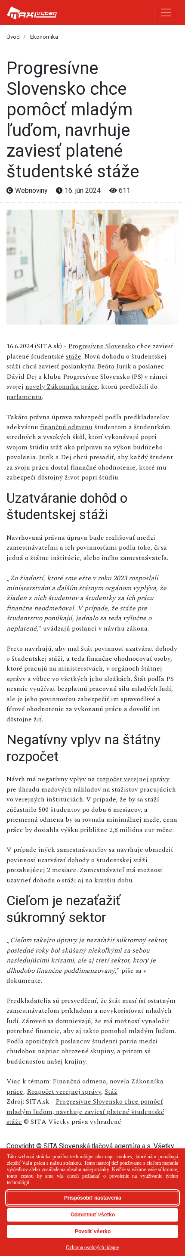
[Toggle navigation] (166, 12)
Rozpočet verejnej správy (64, 1091)
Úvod (13, 37)
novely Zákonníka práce (61, 386)
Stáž (111, 1091)
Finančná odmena (79, 1081)
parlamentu (24, 397)
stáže (73, 356)
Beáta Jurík (114, 366)
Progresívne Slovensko (101, 346)
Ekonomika (44, 37)
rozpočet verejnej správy (133, 779)
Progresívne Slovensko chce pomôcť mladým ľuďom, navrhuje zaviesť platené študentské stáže (85, 1111)
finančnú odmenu (66, 427)
